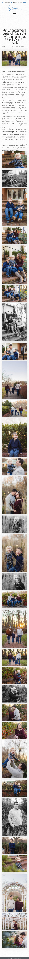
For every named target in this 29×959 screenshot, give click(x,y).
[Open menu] (14, 13)
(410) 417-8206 (7, 2)
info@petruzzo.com (17, 2)
